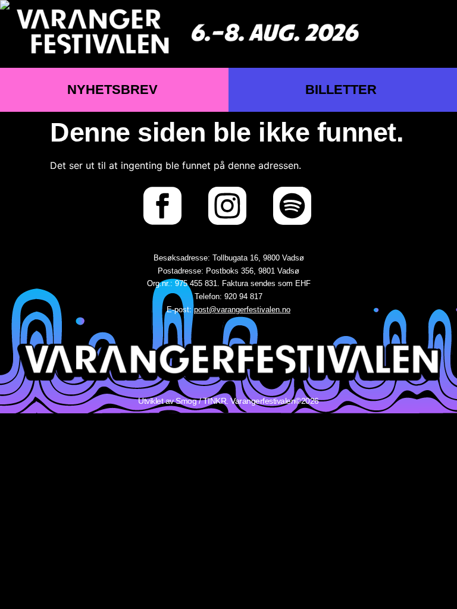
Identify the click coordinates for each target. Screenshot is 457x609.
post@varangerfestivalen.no (242, 309)
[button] (432, 33)
